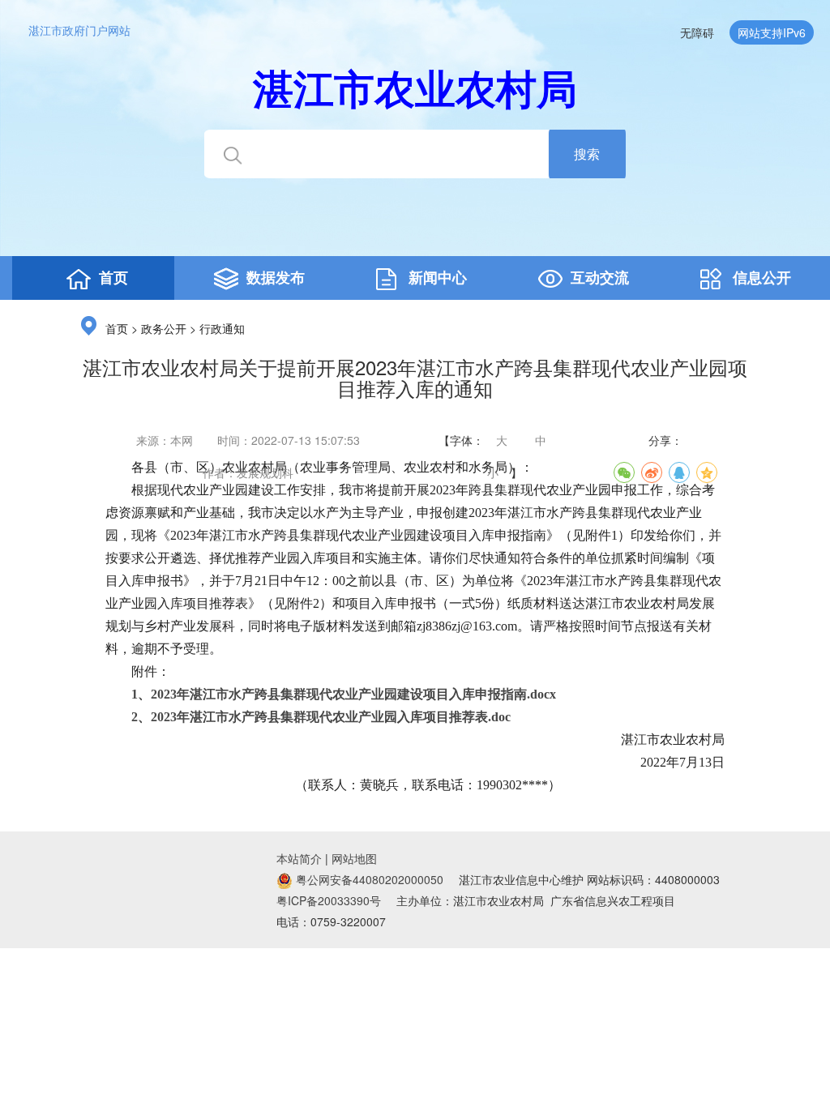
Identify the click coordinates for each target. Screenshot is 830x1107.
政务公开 (163, 329)
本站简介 (299, 858)
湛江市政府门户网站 (79, 30)
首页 (116, 329)
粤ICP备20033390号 (328, 900)
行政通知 (222, 329)
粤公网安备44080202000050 (368, 879)
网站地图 (354, 858)
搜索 (587, 153)
